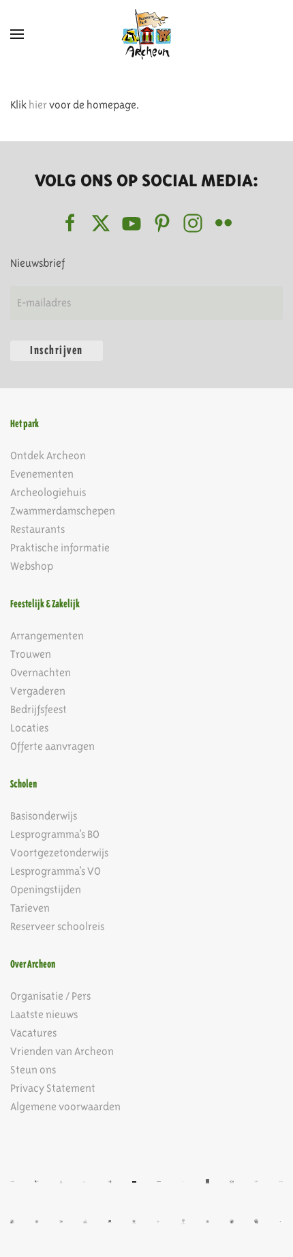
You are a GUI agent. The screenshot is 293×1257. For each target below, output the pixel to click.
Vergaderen (37, 690)
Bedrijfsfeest (38, 709)
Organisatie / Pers (50, 995)
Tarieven (30, 907)
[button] (17, 34)
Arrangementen (47, 635)
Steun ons (33, 1069)
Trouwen (30, 654)
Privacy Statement (52, 1088)
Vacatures (33, 1032)
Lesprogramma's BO (54, 834)
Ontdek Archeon (48, 455)
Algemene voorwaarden (65, 1106)
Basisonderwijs (43, 815)
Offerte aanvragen (52, 746)
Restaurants (37, 529)
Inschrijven (56, 350)
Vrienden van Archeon (62, 1051)
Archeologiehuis (48, 492)
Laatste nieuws (44, 1014)
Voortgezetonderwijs (59, 852)
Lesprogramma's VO (55, 871)
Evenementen (42, 473)
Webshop (31, 566)
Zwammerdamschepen (62, 510)
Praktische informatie (60, 547)
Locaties (29, 727)
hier (38, 104)
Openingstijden (45, 889)
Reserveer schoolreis (57, 926)
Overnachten (40, 672)
